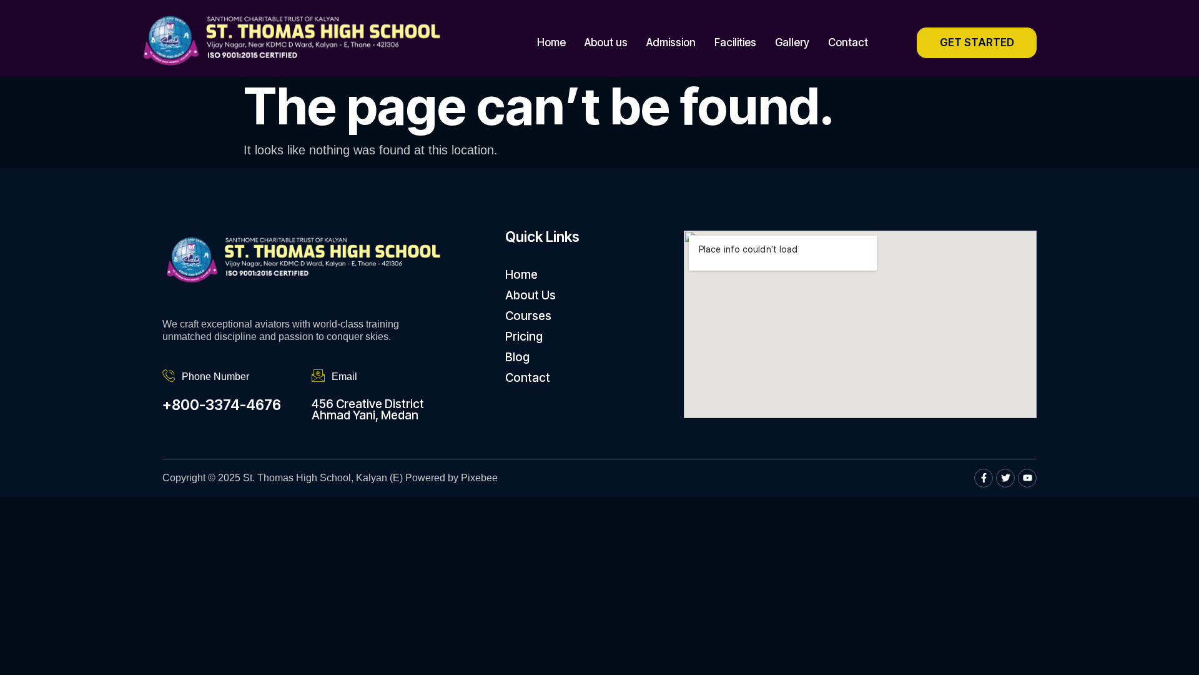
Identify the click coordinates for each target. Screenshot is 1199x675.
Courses (528, 316)
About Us (530, 295)
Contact (848, 42)
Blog (517, 357)
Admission (671, 42)
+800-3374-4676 (221, 405)
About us (606, 42)
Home (551, 42)
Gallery (792, 42)
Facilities (735, 42)
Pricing (524, 336)
